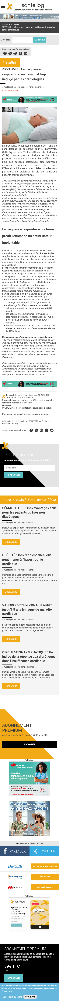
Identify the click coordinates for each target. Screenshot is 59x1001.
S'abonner (14, 474)
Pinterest (15, 53)
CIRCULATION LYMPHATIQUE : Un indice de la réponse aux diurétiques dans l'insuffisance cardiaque (28, 656)
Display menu (3, 6)
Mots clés (5, 39)
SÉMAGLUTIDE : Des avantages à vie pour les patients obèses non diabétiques (29, 512)
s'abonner (14, 978)
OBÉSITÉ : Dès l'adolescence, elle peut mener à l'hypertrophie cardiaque (26, 559)
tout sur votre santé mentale (45, 866)
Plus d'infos (7, 991)
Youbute (25, 53)
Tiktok (20, 53)
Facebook (5, 53)
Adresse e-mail (11, 463)
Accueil (5, 24)
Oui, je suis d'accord (12, 997)
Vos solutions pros (45, 887)
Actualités (15, 24)
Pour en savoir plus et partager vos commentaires (26, 414)
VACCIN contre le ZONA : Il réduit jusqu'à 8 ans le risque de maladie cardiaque (27, 609)
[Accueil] (10, 6)
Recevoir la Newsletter (29, 843)
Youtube (52, 430)
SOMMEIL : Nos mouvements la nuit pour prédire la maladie (27, 408)
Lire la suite (11, 542)
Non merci (30, 997)
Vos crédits (45, 877)
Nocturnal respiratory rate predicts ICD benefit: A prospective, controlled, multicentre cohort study (28, 401)
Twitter (10, 53)
